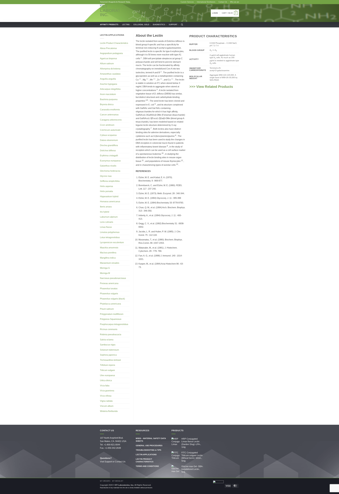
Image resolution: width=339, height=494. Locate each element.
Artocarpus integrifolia (110, 89)
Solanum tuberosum (109, 350)
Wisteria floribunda (109, 411)
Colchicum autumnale (110, 130)
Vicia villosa (105, 396)
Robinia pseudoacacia (110, 334)
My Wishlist (117, 481)
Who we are (234, 2)
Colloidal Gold (141, 25)
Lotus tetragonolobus (110, 237)
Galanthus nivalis (108, 166)
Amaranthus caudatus (110, 74)
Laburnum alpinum (109, 217)
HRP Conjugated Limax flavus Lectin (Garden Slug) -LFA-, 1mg (191, 443)
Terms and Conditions (147, 466)
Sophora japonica (108, 355)
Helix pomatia (106, 191)
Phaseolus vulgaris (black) (112, 299)
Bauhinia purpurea (108, 99)
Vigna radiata (106, 401)
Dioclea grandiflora (109, 145)
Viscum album (106, 406)
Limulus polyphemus (109, 232)
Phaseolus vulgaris (109, 293)
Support (173, 25)
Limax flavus (106, 227)
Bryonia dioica (106, 104)
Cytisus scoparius (108, 135)
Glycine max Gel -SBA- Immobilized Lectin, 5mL (192, 469)
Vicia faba (104, 385)
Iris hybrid (104, 212)
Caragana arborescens (111, 120)
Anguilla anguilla (108, 79)
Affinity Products (109, 25)
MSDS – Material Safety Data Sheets (151, 439)
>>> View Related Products (211, 86)
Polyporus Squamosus (110, 319)
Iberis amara (106, 207)
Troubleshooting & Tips (148, 450)
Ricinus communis (108, 329)
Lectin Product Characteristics (114, 43)
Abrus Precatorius (108, 48)
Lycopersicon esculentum (112, 242)
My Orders (105, 481)
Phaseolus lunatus (108, 288)
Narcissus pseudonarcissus (113, 278)
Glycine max (106, 176)
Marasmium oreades (109, 263)
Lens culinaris (106, 222)
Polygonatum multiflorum (111, 314)
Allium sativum (107, 63)
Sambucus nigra (107, 345)
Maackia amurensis (109, 247)
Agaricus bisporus (108, 58)
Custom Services (187, 2)
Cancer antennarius (109, 115)
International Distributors (206, 2)
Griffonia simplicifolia (110, 181)
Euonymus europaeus (110, 161)
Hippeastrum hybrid (109, 196)
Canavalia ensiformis (110, 109)
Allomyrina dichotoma (110, 69)
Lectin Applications (146, 454)
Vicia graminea (107, 391)
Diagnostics (159, 25)
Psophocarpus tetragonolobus (114, 324)
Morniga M (105, 273)
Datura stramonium (109, 140)
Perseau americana (109, 283)
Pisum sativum (107, 309)
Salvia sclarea (106, 340)
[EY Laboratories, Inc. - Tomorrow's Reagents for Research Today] (109, 13)
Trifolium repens (107, 365)
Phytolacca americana (110, 304)
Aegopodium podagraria (111, 53)
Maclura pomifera (108, 253)
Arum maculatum (108, 94)
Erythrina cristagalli (109, 155)
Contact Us (222, 2)
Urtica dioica (106, 380)
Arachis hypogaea (108, 84)
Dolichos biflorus (108, 150)
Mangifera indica (108, 258)
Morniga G (105, 268)
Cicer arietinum (107, 125)
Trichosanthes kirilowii (110, 360)
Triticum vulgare (107, 370)
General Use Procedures (149, 445)
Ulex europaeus (107, 375)
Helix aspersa (106, 186)
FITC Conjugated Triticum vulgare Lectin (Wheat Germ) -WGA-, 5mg (192, 456)
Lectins (126, 25)
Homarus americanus (110, 201)
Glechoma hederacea (110, 171)
